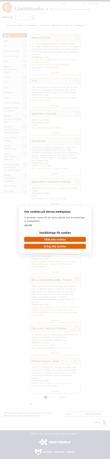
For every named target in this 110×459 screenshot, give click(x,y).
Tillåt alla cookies (55, 239)
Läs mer (28, 224)
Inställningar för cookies (55, 232)
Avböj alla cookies (55, 246)
